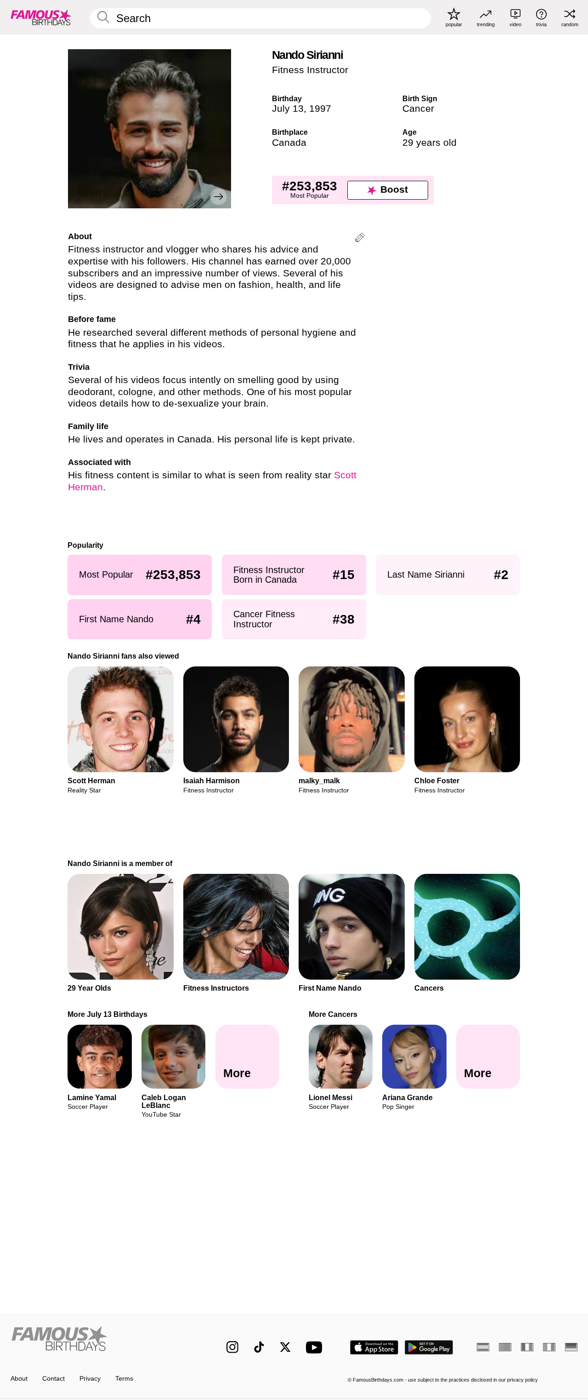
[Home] (102, 1340)
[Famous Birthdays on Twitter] (285, 1347)
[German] (571, 1347)
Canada (289, 142)
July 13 (288, 108)
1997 (320, 108)
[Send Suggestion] (360, 239)
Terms (124, 1378)
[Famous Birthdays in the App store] (374, 1347)
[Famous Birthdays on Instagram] (232, 1347)
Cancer (418, 108)
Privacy (90, 1378)
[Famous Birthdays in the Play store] (429, 1347)
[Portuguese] (505, 1347)
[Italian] (549, 1347)
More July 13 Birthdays (108, 1014)
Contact (53, 1378)
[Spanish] (483, 1347)
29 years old (429, 142)
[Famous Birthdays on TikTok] (259, 1347)
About (19, 1378)
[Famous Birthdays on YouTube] (316, 1347)
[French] (527, 1347)
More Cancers (333, 1014)
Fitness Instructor (310, 69)
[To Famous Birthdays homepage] (41, 17)
